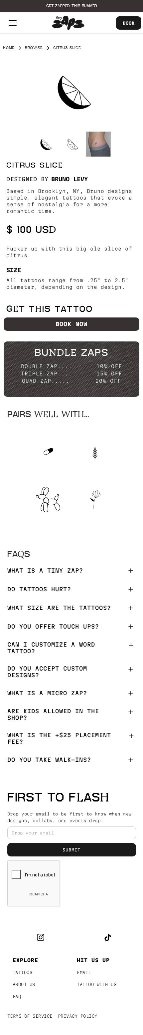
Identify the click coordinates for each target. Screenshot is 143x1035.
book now (71, 324)
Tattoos (23, 972)
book (129, 23)
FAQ (17, 996)
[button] (13, 23)
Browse (34, 48)
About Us (24, 984)
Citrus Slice (67, 48)
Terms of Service (30, 1016)
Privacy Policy (77, 1016)
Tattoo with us (96, 984)
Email (84, 972)
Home (8, 48)
